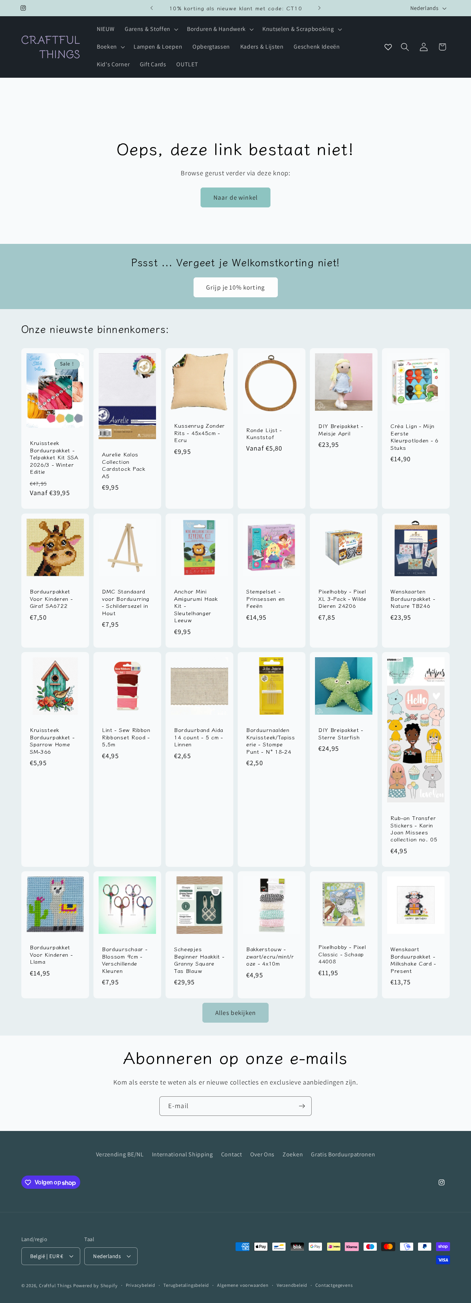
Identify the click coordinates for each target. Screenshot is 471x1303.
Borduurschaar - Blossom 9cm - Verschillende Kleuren (124, 959)
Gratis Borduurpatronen (343, 1154)
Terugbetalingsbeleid (186, 1285)
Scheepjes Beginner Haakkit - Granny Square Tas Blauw (199, 959)
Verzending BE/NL (120, 1154)
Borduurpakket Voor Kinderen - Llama (51, 954)
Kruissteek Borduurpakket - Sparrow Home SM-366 (52, 740)
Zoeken (293, 1154)
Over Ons (262, 1154)
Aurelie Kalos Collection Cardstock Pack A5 (123, 465)
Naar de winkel (235, 197)
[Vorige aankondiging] (152, 8)
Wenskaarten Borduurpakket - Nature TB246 (412, 598)
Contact (231, 1154)
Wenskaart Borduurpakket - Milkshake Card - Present (413, 959)
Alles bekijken (235, 1012)
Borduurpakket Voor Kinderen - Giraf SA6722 (51, 598)
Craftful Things (55, 1286)
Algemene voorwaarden (242, 1285)
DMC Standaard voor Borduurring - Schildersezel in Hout (125, 602)
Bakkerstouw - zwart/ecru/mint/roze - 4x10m (270, 956)
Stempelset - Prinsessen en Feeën (265, 598)
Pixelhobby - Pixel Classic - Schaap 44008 (342, 953)
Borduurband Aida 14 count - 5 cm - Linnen (198, 736)
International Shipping (182, 1154)
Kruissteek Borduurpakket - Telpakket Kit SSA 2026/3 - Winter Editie (54, 457)
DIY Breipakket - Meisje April (340, 430)
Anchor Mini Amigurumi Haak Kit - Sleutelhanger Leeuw (196, 605)
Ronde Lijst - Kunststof (264, 433)
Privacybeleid (140, 1285)
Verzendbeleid (292, 1285)
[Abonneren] (302, 1106)
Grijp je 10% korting (235, 287)
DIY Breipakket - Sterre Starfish (340, 733)
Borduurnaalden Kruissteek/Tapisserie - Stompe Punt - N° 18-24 (270, 740)
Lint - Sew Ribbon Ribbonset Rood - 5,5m (126, 736)
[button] (151, 29)
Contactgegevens (334, 1285)
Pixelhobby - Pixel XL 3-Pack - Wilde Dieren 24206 (342, 598)
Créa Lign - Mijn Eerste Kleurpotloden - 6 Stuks (414, 437)
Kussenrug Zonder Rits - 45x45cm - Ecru (199, 433)
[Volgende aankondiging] (319, 8)
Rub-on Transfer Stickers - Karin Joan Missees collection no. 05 (414, 828)
